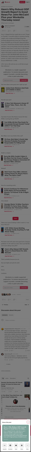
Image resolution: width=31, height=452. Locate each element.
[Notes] (21, 445)
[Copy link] (4, 445)
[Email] (16, 445)
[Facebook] (10, 445)
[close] (28, 422)
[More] (27, 445)
